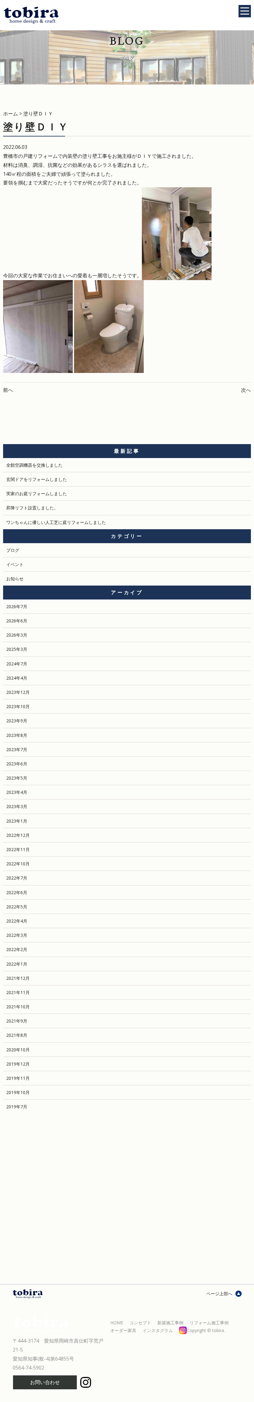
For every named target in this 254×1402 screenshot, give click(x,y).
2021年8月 (16, 1035)
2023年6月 (16, 764)
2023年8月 (16, 735)
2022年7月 (16, 878)
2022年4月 (16, 921)
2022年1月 (16, 964)
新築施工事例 (170, 1323)
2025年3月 (16, 649)
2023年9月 (16, 721)
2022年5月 (16, 907)
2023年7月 (16, 749)
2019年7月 (16, 1107)
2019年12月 (18, 1064)
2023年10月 (18, 706)
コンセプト (140, 1323)
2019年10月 (18, 1092)
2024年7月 (16, 664)
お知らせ (15, 579)
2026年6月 (16, 621)
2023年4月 (16, 792)
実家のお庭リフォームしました (36, 493)
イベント (15, 564)
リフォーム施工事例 (209, 1323)
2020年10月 (18, 1050)
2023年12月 (18, 692)
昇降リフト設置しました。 (32, 508)
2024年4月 (16, 678)
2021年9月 (16, 1021)
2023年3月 (16, 806)
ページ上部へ (219, 1293)
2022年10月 (18, 864)
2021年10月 (18, 1007)
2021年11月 (18, 992)
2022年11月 (18, 849)
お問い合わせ (45, 1382)
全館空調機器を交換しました (34, 465)
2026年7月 (16, 606)
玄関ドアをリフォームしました (36, 479)
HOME (116, 1323)
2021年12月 (18, 978)
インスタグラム (183, 1330)
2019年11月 (18, 1078)
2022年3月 (16, 935)
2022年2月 (16, 949)
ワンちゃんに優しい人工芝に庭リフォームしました (56, 522)
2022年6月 (16, 892)
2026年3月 (16, 635)
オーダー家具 (123, 1330)
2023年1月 (16, 821)
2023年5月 (16, 778)
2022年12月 (18, 835)
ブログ (12, 550)
